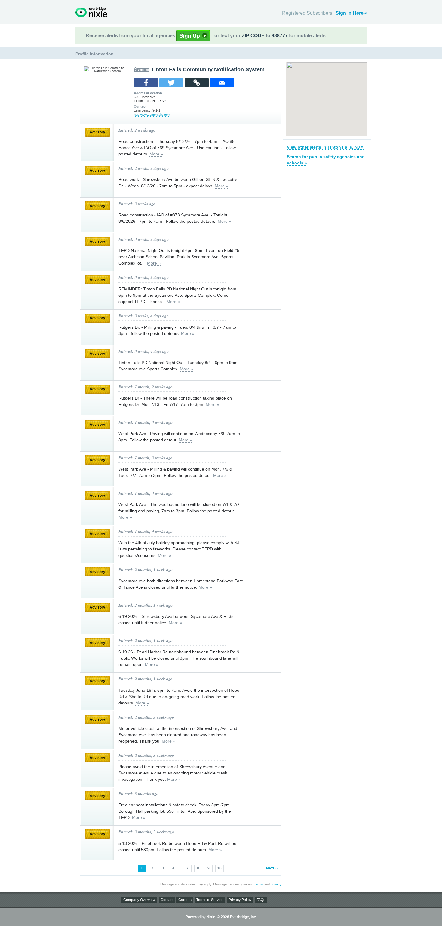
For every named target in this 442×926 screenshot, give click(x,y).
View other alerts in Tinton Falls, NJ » (325, 147)
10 (219, 868)
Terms (258, 884)
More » (156, 154)
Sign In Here (350, 13)
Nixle (91, 12)
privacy (276, 884)
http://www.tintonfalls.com (152, 114)
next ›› (272, 868)
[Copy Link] (197, 82)
